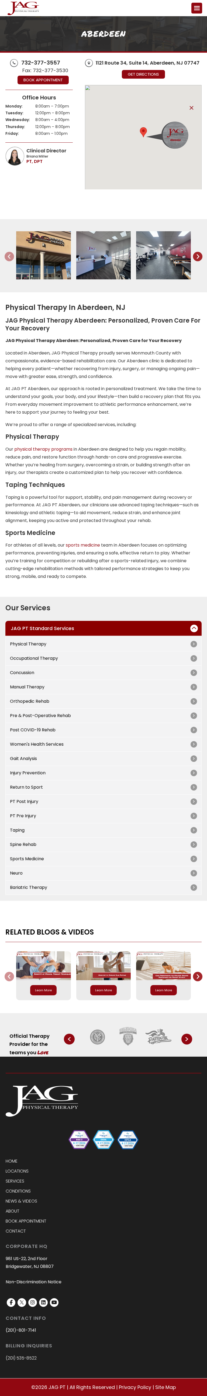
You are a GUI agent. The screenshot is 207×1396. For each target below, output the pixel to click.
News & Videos (21, 1201)
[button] (143, 132)
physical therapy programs (43, 449)
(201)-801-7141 (21, 1330)
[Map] (89, 63)
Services (15, 1181)
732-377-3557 (40, 62)
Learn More (43, 990)
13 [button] (154, 1051)
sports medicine (83, 545)
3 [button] (106, 1051)
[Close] (191, 107)
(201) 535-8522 (21, 1358)
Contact (16, 1231)
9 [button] (135, 1051)
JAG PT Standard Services (42, 628)
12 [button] (149, 1051)
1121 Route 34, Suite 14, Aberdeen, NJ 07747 (147, 62)
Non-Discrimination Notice (33, 1282)
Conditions (18, 1191)
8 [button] (130, 1051)
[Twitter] (22, 1302)
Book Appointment (43, 80)
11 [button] (145, 1051)
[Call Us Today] (14, 62)
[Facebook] (11, 1302)
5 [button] (116, 1051)
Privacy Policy (135, 1387)
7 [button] (125, 1051)
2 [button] (101, 1051)
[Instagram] (32, 1302)
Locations (17, 1171)
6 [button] (120, 1051)
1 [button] (96, 1051)
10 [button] (140, 1051)
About (12, 1211)
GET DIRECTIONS (143, 74)
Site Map (165, 1387)
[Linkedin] (43, 1302)
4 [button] (111, 1051)
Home (12, 1161)
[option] (98, 1036)
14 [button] (159, 1051)
